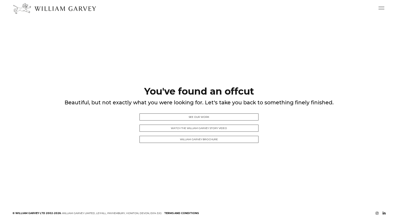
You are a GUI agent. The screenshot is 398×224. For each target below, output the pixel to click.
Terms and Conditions (181, 213)
